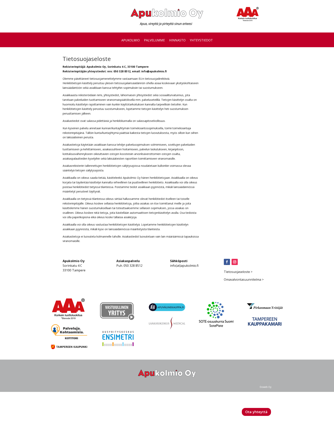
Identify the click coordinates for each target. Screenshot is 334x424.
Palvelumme (154, 40)
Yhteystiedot (201, 40)
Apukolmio (130, 40)
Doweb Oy (265, 387)
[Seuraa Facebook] (227, 262)
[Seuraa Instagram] (235, 262)
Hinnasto (177, 40)
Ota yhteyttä (256, 411)
